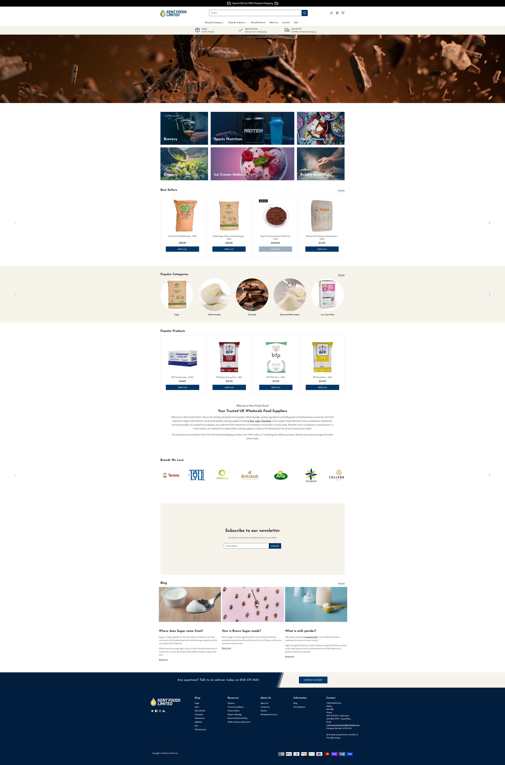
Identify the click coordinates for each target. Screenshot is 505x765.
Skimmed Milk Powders (290, 314)
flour (252, 420)
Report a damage (235, 714)
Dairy (197, 707)
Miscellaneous (200, 729)
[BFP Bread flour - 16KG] (322, 357)
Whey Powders (214, 314)
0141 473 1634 (249, 680)
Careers (264, 710)
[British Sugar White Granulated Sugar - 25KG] (229, 216)
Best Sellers (168, 190)
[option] (252, 69)
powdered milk (311, 637)
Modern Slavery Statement (239, 722)
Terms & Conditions (235, 707)
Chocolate (252, 314)
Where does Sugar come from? (181, 631)
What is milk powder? (300, 631)
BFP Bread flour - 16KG (322, 377)
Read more (163, 660)
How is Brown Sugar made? (241, 631)
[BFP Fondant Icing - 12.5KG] (182, 357)
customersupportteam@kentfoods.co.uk (342, 725)
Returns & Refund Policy (238, 718)
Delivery (231, 703)
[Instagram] (160, 711)
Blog (163, 583)
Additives (198, 722)
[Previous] (15, 223)
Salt (196, 725)
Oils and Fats (200, 710)
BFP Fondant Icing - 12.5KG (182, 377)
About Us (264, 703)
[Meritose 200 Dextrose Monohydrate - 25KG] (322, 216)
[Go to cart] (337, 13)
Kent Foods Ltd (172, 753)
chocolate (266, 420)
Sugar (176, 314)
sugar (257, 420)
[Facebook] (156, 711)
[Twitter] (152, 711)
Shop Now (257, 77)
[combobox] (255, 13)
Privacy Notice (234, 710)
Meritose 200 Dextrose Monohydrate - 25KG (322, 237)
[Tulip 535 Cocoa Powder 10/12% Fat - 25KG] (275, 216)
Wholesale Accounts (269, 714)
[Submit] (305, 13)
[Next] (489, 223)
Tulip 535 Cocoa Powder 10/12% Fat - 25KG (275, 237)
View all (341, 190)
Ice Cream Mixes (327, 314)
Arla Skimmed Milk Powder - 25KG (182, 236)
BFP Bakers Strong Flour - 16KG (229, 377)
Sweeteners (200, 718)
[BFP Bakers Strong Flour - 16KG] (229, 357)
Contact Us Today (313, 680)
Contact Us (265, 707)
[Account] (331, 13)
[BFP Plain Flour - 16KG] (276, 357)
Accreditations (299, 707)
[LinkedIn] (164, 711)
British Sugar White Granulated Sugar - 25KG (229, 237)
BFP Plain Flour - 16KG (276, 377)
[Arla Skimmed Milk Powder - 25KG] (182, 216)
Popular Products (172, 331)
